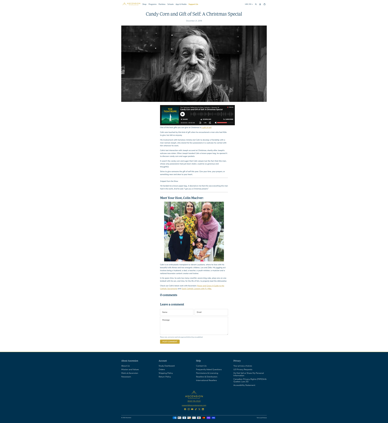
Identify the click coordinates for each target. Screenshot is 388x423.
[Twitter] (199, 409)
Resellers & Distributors (206, 376)
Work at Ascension (129, 373)
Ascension (128, 417)
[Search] (256, 4)
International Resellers (206, 380)
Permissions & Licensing (207, 373)
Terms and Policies (262, 417)
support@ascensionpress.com (194, 405)
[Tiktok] (196, 409)
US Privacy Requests (242, 369)
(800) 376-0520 (194, 401)
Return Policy (165, 376)
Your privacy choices (242, 366)
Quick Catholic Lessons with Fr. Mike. (196, 289)
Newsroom (126, 376)
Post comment (169, 342)
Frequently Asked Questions (209, 369)
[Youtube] (192, 409)
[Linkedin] (203, 409)
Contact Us (201, 366)
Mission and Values (130, 369)
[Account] (260, 4)
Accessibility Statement (244, 385)
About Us (125, 366)
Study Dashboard (167, 366)
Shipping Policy (166, 373)
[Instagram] (188, 409)
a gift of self (206, 127)
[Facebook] (185, 409)
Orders (162, 369)
